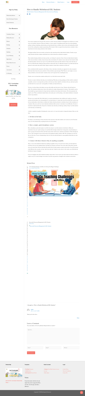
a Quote (46, 372)
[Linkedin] (29, 14)
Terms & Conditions (67, 371)
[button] (55, 2)
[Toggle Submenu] (19, 15)
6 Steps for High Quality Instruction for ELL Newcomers (27, 182)
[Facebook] (27, 14)
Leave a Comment (27, 203)
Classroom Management (39, 11)
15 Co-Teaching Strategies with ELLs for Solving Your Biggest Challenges (44, 166)
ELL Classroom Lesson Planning (51, 11)
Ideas (28, 371)
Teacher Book (31, 372)
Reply (78, 318)
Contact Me (65, 372)
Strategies (29, 369)
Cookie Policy (65, 369)
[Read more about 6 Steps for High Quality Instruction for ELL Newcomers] (27, 216)
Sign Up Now (13, 104)
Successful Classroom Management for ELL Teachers (40, 222)
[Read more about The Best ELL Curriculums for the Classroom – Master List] (27, 273)
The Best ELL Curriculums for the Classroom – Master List (27, 238)
